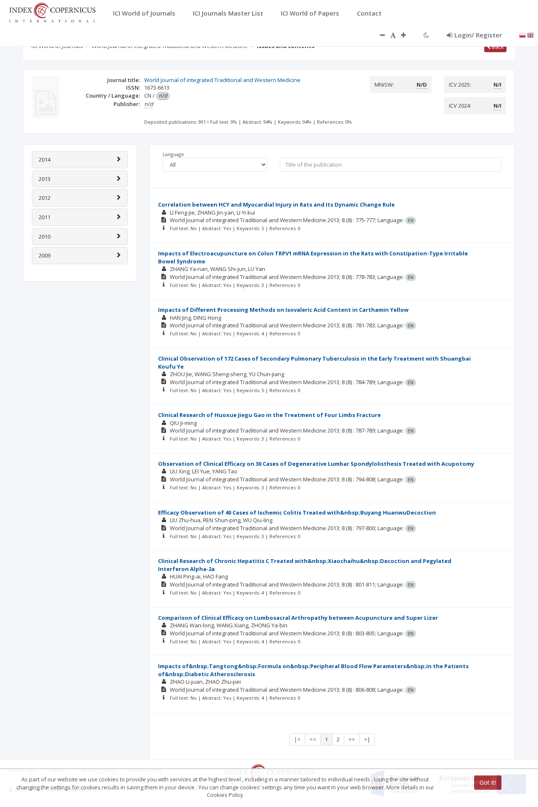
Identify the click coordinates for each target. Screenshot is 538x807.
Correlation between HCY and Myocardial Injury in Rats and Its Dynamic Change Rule (276, 204)
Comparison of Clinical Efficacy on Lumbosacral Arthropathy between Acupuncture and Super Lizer (298, 617)
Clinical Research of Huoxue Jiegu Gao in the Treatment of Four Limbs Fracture (269, 415)
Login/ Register (478, 35)
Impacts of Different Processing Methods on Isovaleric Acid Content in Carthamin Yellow (283, 309)
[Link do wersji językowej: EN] (530, 34)
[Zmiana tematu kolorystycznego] (426, 35)
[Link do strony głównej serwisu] (52, 12)
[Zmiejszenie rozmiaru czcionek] (378, 35)
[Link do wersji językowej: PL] (522, 34)
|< (297, 739)
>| (367, 739)
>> (351, 739)
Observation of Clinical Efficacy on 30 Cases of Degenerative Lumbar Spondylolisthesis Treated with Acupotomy (316, 463)
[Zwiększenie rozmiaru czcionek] (408, 35)
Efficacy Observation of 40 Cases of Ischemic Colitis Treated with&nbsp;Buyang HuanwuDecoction (297, 512)
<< (312, 739)
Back (497, 46)
